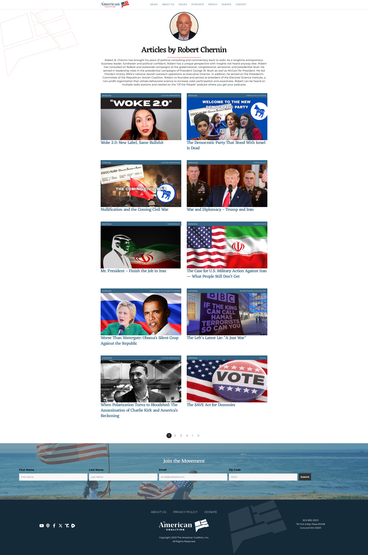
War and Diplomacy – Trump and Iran (220, 209)
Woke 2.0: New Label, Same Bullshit (132, 143)
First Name (26, 469)
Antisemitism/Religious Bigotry (253, 291)
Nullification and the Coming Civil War (134, 209)
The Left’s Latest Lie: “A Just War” (216, 338)
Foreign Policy (252, 96)
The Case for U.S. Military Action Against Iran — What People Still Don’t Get (227, 273)
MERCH (212, 4)
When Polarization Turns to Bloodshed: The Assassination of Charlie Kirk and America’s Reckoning (139, 410)
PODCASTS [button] (197, 4)
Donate (226, 4)
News (154, 4)
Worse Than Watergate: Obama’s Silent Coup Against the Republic (139, 340)
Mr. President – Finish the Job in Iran (133, 271)
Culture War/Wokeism (170, 96)
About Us (168, 4)
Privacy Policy (185, 512)
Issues (183, 4)
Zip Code (235, 469)
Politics (262, 96)
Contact (241, 4)
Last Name (96, 469)
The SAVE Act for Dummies (211, 405)
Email (162, 469)
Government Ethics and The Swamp (165, 291)
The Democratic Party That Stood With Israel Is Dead (226, 145)
